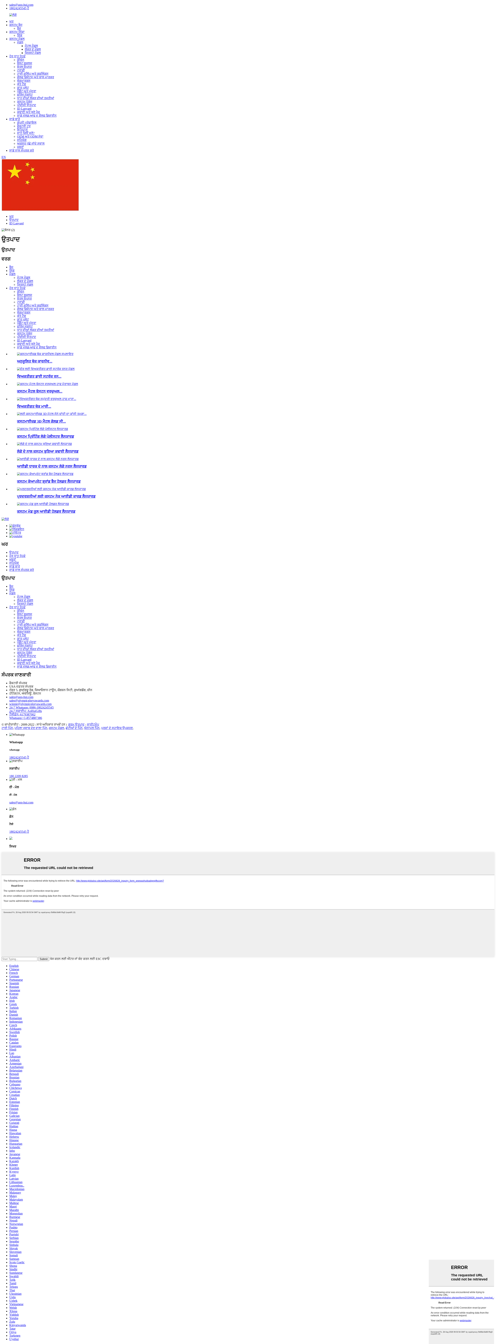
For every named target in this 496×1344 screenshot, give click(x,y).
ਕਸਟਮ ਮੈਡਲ (17, 39)
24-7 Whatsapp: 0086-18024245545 (31, 707)
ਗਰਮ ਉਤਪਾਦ (76, 724)
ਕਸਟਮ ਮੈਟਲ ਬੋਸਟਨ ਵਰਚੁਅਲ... (39, 391)
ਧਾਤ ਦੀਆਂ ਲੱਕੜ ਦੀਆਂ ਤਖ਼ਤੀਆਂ (35, 98)
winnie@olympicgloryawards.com (30, 704)
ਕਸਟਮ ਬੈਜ (15, 25)
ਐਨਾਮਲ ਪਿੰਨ (92, 728)
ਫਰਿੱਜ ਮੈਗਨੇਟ (25, 94)
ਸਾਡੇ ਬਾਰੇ (14, 119)
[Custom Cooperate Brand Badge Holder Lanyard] (45, 474)
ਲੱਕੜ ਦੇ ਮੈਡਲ (33, 49)
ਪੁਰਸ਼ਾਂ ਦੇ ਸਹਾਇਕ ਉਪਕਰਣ (117, 728)
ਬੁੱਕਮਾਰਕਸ (23, 80)
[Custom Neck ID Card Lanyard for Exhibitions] (51, 489)
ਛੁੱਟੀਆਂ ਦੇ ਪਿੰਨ (74, 728)
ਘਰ (11, 21)
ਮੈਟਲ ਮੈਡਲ (31, 45)
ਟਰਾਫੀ (21, 70)
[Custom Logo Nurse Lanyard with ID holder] (48, 459)
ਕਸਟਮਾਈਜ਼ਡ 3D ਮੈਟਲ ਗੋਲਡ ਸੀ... (41, 421)
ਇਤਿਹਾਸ (22, 129)
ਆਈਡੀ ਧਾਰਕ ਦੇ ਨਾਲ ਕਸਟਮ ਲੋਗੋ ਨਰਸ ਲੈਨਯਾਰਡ (52, 466)
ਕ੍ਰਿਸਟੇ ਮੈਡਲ (33, 52)
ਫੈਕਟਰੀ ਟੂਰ (24, 126)
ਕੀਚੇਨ (20, 59)
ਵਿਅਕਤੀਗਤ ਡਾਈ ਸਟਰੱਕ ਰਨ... (39, 376)
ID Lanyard (24, 108)
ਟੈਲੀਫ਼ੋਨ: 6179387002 (22, 714)
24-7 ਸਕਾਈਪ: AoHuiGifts (25, 711)
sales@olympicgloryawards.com (29, 700)
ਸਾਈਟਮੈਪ (93, 724)
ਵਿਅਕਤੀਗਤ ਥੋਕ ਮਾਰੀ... (34, 406)
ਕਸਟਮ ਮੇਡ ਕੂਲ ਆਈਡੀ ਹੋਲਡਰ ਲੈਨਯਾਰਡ (46, 511)
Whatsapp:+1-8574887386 (25, 718)
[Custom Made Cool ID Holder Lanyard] (43, 504)
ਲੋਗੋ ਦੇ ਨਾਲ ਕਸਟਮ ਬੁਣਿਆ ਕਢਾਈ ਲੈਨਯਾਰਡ (47, 451)
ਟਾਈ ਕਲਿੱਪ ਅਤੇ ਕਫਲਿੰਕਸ (32, 73)
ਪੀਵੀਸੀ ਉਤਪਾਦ (26, 105)
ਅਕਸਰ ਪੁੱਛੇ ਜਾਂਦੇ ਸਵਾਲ (31, 143)
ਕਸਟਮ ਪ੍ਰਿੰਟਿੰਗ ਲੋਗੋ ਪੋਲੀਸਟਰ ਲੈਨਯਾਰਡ (45, 436)
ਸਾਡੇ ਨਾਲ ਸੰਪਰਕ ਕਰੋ (21, 150)
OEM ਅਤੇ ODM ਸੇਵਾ (30, 136)
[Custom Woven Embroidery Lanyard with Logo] (44, 444)
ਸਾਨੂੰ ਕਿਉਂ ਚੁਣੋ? (25, 133)
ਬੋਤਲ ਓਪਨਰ (24, 66)
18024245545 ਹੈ (19, 8)
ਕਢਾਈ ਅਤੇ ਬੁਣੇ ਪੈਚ (28, 112)
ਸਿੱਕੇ (19, 35)
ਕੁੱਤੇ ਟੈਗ (21, 84)
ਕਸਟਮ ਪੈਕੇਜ (24, 101)
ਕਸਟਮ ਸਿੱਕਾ (17, 32)
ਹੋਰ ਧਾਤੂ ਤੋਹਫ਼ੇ (17, 56)
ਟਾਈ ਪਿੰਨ (7, 728)
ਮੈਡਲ (20, 42)
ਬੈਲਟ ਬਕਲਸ (24, 63)
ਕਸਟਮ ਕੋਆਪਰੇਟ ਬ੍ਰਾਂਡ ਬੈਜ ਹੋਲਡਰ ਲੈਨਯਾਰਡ (49, 481)
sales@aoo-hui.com (21, 4)
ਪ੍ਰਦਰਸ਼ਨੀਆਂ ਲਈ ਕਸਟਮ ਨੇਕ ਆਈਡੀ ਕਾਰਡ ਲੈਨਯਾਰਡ (56, 496)
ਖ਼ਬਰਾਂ (20, 147)
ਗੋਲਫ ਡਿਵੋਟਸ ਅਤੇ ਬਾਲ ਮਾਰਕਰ (35, 77)
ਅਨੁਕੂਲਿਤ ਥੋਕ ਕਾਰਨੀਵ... (34, 361)
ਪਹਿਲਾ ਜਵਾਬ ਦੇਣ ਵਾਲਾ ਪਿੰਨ (31, 728)
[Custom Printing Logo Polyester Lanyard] (42, 429)
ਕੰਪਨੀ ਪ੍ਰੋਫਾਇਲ (26, 122)
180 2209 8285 (18, 776)
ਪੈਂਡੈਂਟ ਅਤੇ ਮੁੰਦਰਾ (26, 91)
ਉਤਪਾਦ (14, 220)
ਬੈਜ (19, 28)
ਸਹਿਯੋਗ (22, 140)
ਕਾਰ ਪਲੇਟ (23, 87)
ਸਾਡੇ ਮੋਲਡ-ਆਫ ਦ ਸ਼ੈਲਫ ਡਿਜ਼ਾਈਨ (37, 115)
